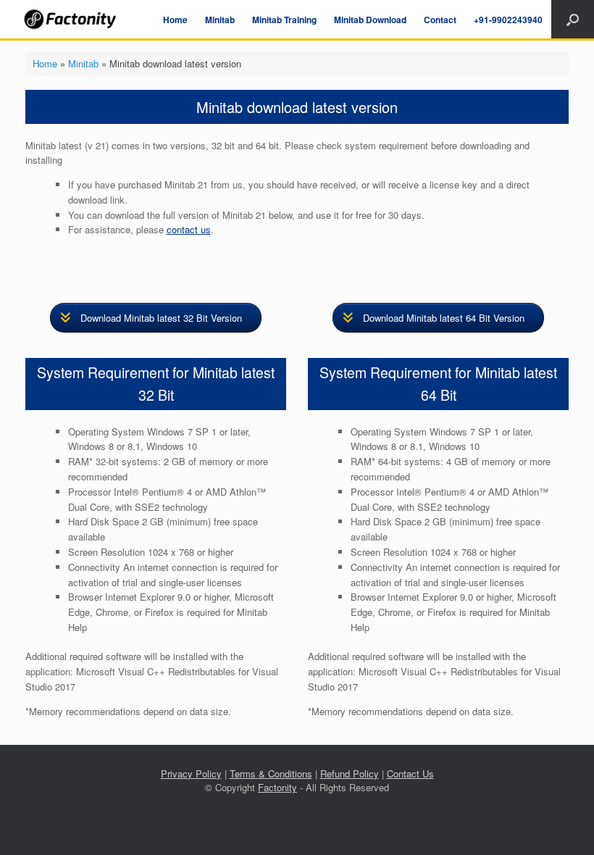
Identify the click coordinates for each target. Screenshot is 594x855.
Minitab (220, 19)
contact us (189, 229)
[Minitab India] (70, 19)
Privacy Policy (191, 773)
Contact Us (410, 773)
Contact (440, 19)
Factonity (277, 787)
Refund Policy (349, 773)
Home (175, 19)
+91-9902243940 (508, 19)
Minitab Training (284, 19)
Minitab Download (370, 19)
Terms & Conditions (271, 773)
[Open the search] (572, 19)
